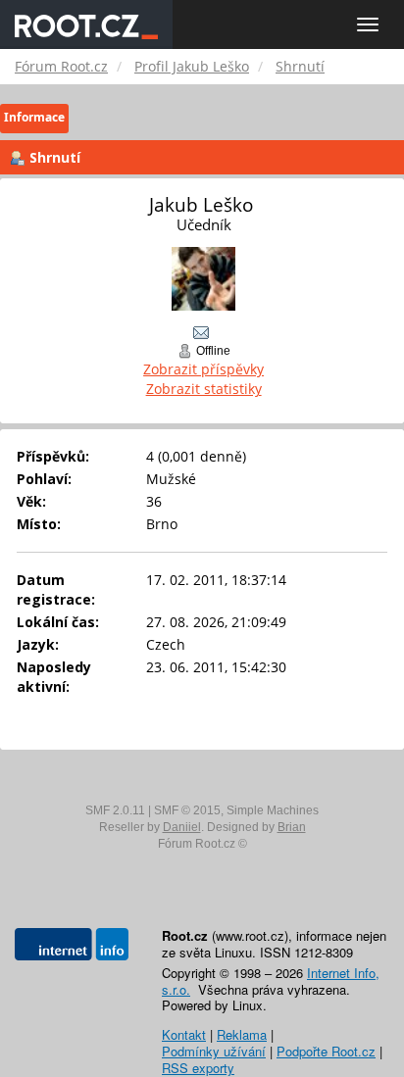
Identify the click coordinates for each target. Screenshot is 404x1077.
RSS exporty (198, 1067)
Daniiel (182, 827)
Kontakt (184, 1034)
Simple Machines (273, 810)
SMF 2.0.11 (115, 810)
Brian (292, 827)
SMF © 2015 (187, 810)
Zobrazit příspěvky (203, 369)
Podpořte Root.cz (326, 1051)
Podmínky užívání (214, 1051)
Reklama (242, 1034)
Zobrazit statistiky (204, 388)
